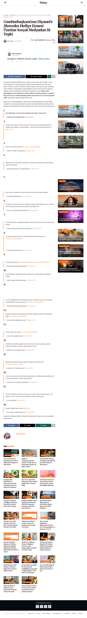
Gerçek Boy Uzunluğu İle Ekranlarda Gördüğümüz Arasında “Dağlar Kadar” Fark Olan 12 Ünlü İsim (29, 568)
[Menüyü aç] (5, 2)
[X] (41, 606)
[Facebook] (37, 606)
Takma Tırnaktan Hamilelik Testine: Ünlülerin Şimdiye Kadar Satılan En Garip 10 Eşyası (46, 546)
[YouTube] (49, 606)
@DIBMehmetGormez (25, 262)
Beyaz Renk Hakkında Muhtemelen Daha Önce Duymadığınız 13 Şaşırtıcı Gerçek (47, 525)
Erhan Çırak (10, 41)
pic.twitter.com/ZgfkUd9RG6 (40, 262)
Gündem (7, 538)
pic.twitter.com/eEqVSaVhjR (34, 302)
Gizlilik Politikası (46, 613)
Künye (38, 613)
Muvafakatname (57, 613)
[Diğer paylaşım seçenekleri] (53, 76)
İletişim (80, 613)
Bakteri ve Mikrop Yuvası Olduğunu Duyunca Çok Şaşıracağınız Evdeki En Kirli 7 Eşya (29, 546)
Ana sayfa (6, 15)
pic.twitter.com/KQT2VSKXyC (31, 147)
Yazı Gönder (67, 613)
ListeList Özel (12, 15)
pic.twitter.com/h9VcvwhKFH (14, 364)
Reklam (74, 613)
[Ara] (81, 2)
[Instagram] (45, 606)
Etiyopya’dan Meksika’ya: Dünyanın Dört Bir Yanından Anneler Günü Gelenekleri (10, 483)
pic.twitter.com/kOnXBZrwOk (14, 238)
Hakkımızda (31, 613)
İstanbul (43, 455)
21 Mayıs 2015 (29, 117)
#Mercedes (26, 408)
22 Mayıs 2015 (27, 336)
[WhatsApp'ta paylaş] (49, 76)
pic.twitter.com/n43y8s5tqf (29, 332)
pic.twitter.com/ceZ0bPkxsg (18, 316)
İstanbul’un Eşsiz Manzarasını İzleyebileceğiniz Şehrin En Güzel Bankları (46, 504)
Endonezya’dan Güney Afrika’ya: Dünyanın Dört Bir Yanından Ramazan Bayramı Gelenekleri (29, 504)
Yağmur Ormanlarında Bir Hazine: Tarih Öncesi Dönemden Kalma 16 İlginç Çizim (29, 462)
